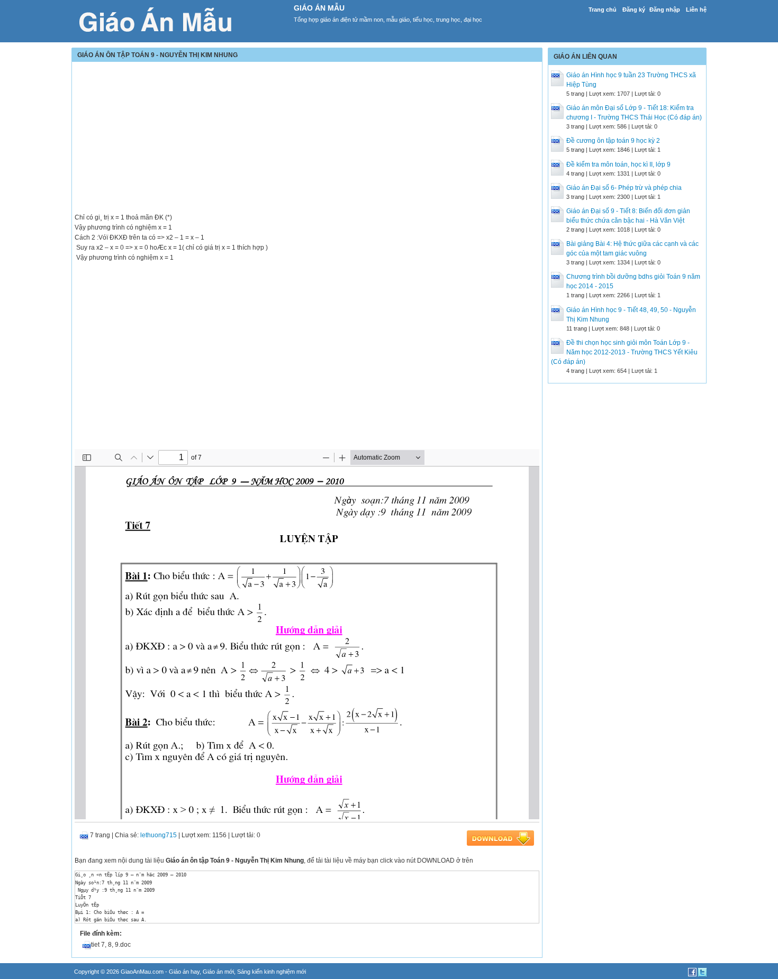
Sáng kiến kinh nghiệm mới (271, 971)
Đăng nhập (664, 9)
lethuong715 (158, 835)
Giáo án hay (184, 971)
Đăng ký (633, 9)
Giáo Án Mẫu (319, 8)
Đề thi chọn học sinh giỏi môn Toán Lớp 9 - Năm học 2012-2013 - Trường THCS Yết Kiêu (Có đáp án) (624, 352)
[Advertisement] (307, 139)
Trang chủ (603, 9)
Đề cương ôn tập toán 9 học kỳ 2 (613, 140)
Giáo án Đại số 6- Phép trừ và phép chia (624, 187)
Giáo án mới (218, 971)
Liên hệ (696, 9)
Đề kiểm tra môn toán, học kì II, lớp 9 (618, 164)
